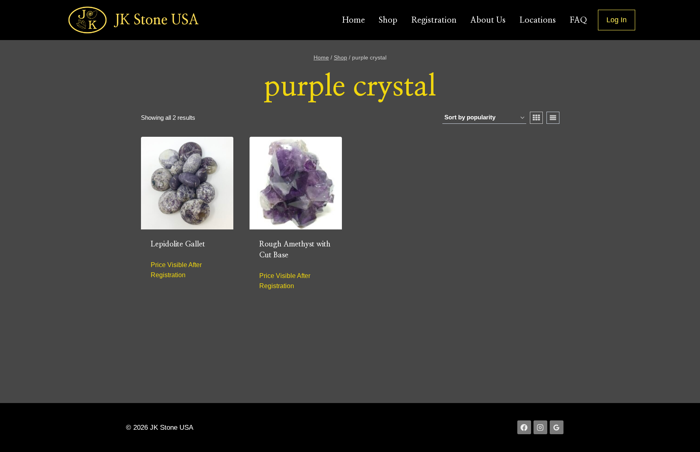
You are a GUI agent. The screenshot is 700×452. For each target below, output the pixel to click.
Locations (537, 20)
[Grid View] (536, 118)
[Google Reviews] (556, 427)
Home (353, 20)
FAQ (578, 20)
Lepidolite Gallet (178, 244)
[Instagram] (540, 427)
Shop (388, 20)
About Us (488, 20)
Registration (434, 20)
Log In (616, 20)
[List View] (552, 118)
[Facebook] (524, 427)
